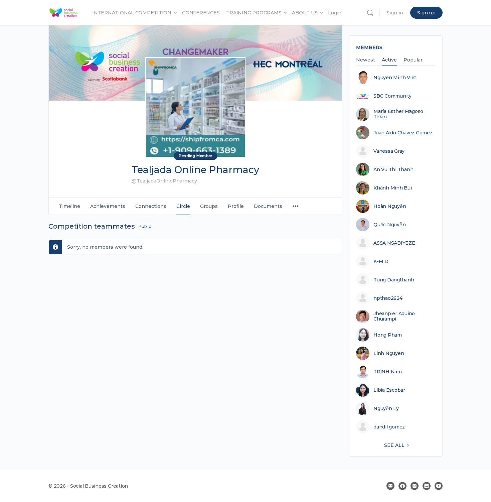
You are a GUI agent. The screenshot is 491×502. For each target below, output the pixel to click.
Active (389, 60)
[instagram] (415, 486)
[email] (390, 486)
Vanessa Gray (388, 151)
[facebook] (402, 486)
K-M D (380, 261)
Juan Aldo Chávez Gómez (403, 132)
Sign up (426, 13)
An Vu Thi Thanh (393, 169)
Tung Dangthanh (393, 279)
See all (394, 445)
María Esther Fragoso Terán (398, 114)
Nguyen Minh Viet (394, 77)
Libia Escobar (389, 390)
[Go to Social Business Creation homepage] (63, 12)
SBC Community (392, 96)
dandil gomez (389, 426)
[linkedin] (427, 486)
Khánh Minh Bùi (392, 188)
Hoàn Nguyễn (389, 206)
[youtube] (439, 486)
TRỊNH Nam (387, 371)
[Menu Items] (295, 206)
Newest (365, 60)
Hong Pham (387, 335)
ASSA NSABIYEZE (394, 243)
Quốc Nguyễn (389, 224)
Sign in (394, 13)
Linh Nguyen (388, 353)
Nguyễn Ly (386, 408)
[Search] (370, 13)
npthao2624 (387, 298)
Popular (413, 60)
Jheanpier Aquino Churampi (394, 316)
